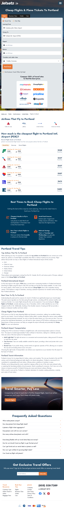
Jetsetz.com (4, 114)
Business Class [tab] (13, 16)
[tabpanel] (32, 63)
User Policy (30, 491)
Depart (5, 41)
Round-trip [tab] (6, 145)
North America (16, 114)
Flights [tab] (4, 16)
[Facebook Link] (40, 494)
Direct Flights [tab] (22, 145)
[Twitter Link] (45, 494)
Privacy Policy (31, 493)
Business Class (19, 491)
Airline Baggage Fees (7, 494)
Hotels (17, 493)
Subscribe (43, 474)
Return (5, 49)
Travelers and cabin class (10, 57)
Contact (29, 490)
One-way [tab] (13, 145)
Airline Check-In (7, 491)
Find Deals (7, 67)
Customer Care (7, 490)
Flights (9, 114)
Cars (16, 495)
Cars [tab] (27, 16)
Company (30, 488)
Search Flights (10, 400)
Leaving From (7, 24)
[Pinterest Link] (49, 494)
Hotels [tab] (22, 16)
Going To (5, 32)
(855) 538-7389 (48, 485)
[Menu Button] (60, 3)
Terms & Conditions (30, 496)
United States (25, 114)
